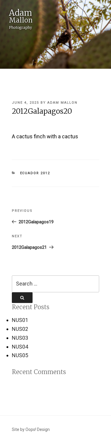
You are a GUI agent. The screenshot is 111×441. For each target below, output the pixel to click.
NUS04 (20, 347)
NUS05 (20, 355)
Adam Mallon (62, 103)
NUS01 (20, 320)
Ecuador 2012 (35, 173)
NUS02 (20, 329)
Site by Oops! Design (31, 429)
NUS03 (20, 338)
